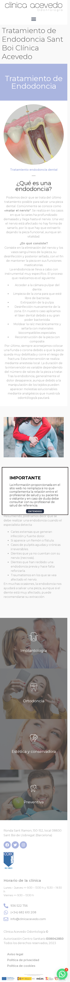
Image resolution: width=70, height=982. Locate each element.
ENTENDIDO (35, 511)
